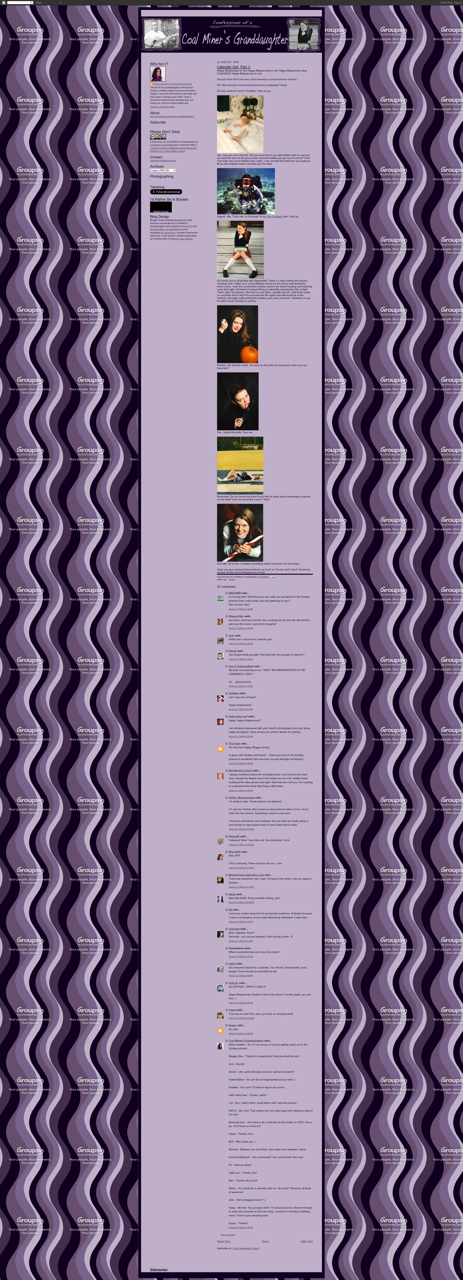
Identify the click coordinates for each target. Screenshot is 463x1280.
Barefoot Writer (157, 229)
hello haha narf (238, 716)
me (225, 579)
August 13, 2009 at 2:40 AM (241, 659)
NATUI (189, 226)
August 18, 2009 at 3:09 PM (241, 1033)
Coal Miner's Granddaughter (173, 84)
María (232, 894)
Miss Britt (235, 851)
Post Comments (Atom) (246, 1248)
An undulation (172, 229)
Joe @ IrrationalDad (241, 666)
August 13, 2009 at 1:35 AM (241, 609)
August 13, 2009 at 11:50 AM (241, 845)
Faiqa (232, 1009)
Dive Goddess (275, 216)
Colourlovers (169, 232)
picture (232, 579)
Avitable (234, 693)
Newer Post (223, 1241)
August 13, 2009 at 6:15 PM (241, 956)
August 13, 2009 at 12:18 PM (241, 868)
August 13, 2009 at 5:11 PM (241, 922)
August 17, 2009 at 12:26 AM (241, 1018)
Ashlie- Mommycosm (241, 797)
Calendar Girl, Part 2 (233, 67)
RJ (230, 909)
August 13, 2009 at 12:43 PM (241, 887)
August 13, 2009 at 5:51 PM (241, 941)
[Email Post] (272, 577)
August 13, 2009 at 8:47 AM (241, 736)
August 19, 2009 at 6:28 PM (241, 1227)
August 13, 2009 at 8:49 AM (241, 763)
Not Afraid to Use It (240, 770)
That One (234, 743)
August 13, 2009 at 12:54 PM (241, 902)
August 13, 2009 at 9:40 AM (241, 790)
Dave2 (232, 650)
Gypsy (233, 1025)
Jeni (231, 635)
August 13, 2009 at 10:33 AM (241, 829)
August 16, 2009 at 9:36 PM (241, 1003)
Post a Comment (228, 1235)
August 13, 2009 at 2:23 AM (241, 644)
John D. (233, 982)
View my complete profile (162, 107)
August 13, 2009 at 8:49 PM (241, 976)
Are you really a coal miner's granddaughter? (172, 116)
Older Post (307, 1241)
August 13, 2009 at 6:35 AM (241, 686)
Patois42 (234, 836)
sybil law (234, 928)
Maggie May (236, 616)
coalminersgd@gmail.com (163, 160)
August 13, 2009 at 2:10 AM (241, 628)
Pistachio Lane (177, 239)
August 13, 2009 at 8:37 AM (241, 709)
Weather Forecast (161, 211)
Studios (189, 239)
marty (232, 963)
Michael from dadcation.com (246, 874)
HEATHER (235, 593)
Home (265, 1241)
